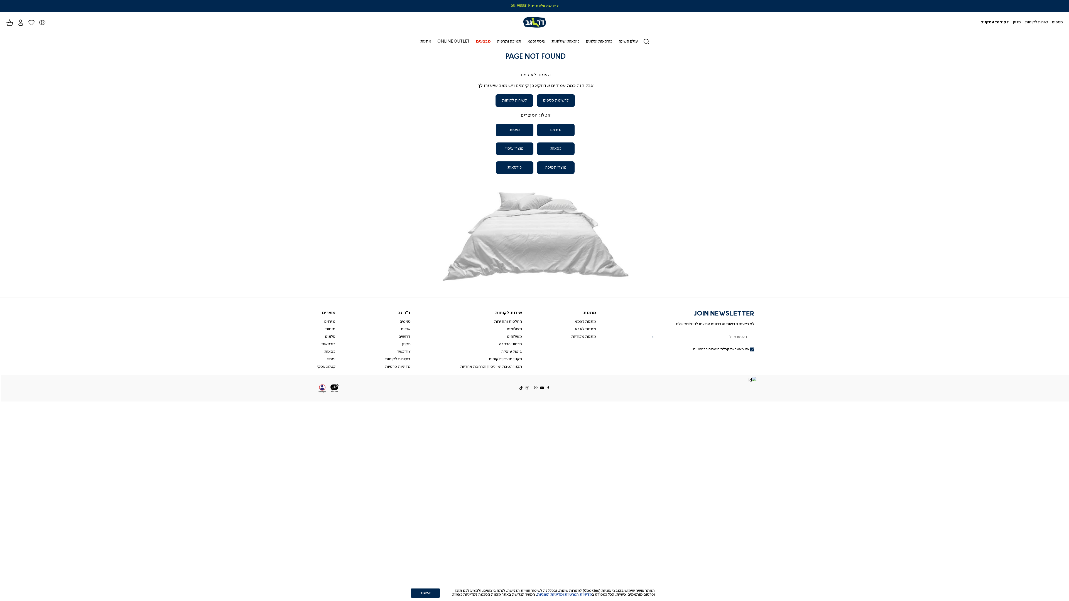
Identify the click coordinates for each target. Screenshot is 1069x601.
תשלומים (514, 329)
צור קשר (404, 352)
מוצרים (328, 313)
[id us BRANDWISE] (752, 381)
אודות (406, 329)
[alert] (534, 592)
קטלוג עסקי (326, 367)
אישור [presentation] (425, 593)
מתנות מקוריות (583, 337)
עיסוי (331, 359)
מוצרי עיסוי (514, 149)
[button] (20, 22)
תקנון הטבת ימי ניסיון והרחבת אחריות (491, 367)
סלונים (330, 337)
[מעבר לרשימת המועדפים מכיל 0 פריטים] (42, 22)
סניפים (405, 322)
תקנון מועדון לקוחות (505, 359)
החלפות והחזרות (508, 322)
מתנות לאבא (585, 329)
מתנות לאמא (585, 322)
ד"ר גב (404, 313)
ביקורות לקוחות (398, 359)
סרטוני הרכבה (510, 344)
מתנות (589, 313)
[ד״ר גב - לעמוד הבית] (534, 22)
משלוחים (514, 337)
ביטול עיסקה (511, 352)
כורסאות (514, 167)
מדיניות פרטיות (398, 367)
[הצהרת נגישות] (334, 388)
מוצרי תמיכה (556, 167)
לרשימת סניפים (555, 100)
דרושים (405, 337)
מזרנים (556, 130)
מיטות (514, 130)
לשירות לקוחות (514, 100)
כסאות (556, 149)
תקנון (406, 344)
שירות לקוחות (508, 313)
